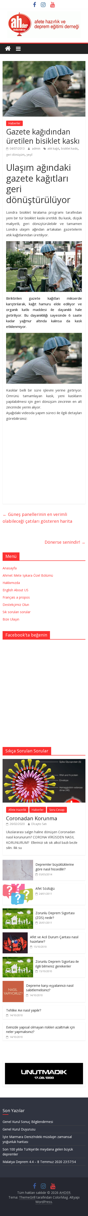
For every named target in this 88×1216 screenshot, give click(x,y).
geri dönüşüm (15, 155)
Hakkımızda (11, 582)
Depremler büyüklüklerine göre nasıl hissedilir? (54, 866)
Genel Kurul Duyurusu (19, 1129)
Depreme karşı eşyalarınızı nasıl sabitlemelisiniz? (49, 987)
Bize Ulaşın (11, 619)
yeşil (29, 155)
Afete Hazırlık (17, 810)
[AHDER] (8, 49)
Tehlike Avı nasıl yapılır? (23, 1010)
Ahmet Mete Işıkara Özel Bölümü (28, 575)
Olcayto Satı (39, 824)
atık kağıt (53, 149)
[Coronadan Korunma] (44, 761)
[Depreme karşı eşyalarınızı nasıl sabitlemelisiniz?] (13, 983)
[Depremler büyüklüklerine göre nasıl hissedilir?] (18, 862)
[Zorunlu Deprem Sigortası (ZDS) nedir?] (18, 911)
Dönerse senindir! (65, 542)
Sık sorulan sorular (17, 612)
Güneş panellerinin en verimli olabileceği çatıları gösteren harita (37, 517)
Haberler (14, 123)
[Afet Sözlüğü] (18, 886)
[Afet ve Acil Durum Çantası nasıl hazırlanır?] (15, 935)
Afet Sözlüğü (45, 888)
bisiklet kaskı (69, 149)
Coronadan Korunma (31, 818)
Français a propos (16, 597)
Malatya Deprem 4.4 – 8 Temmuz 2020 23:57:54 (39, 1161)
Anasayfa (10, 568)
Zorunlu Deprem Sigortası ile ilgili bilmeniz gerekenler (57, 963)
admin (36, 149)
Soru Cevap (57, 810)
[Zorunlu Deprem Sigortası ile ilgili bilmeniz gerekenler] (18, 959)
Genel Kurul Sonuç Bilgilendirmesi (28, 1121)
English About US (15, 590)
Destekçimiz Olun (16, 604)
